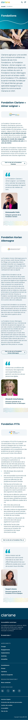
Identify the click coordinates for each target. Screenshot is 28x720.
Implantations (5, 653)
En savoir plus (5, 635)
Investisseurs (5, 665)
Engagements (5, 649)
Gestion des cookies (6, 705)
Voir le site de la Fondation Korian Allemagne (13, 352)
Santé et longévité (7, 674)
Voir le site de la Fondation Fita (12, 540)
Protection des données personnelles (11, 702)
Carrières (4, 671)
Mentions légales (6, 699)
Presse (3, 668)
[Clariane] (5, 2)
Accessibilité (4, 708)
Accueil (3, 6)
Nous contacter (6, 682)
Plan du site (4, 711)
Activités (4, 656)
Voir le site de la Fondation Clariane (13, 163)
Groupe (3, 646)
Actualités (4, 659)
